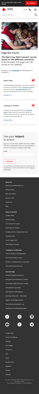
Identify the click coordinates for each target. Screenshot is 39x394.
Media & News (10, 190)
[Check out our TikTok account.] (19, 325)
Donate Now (8, 120)
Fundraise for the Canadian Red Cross (17, 232)
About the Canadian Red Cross (15, 185)
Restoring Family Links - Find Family (16, 296)
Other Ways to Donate (12, 244)
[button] (35, 9)
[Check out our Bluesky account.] (32, 325)
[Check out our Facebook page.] (7, 317)
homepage (15, 70)
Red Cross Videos (11, 194)
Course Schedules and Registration (16, 253)
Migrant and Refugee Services (14, 300)
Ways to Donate (11, 212)
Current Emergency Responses (15, 275)
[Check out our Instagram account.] (19, 317)
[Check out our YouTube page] (7, 325)
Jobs (7, 354)
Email (5, 151)
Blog (7, 206)
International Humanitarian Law (15, 304)
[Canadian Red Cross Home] (7, 9)
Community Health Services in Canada (17, 283)
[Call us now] (30, 9)
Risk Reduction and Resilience (14, 292)
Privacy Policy (10, 333)
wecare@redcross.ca (22, 89)
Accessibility (9, 345)
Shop (7, 358)
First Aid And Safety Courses (14, 258)
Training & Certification (14, 250)
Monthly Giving (10, 219)
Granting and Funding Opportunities (16, 308)
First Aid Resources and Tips (14, 266)
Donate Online (10, 215)
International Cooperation (13, 288)
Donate (8, 370)
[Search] (36, 15)
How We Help (10, 272)
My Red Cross (10, 362)
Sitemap (8, 341)
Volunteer (8, 366)
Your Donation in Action (13, 224)
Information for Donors (13, 228)
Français (25, 9)
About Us (9, 182)
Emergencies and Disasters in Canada (17, 279)
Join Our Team (10, 198)
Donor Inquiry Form (11, 240)
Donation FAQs (10, 236)
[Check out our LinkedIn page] (32, 317)
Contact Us (26, 87)
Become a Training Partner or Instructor (17, 262)
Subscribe (9, 161)
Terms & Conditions (11, 337)
